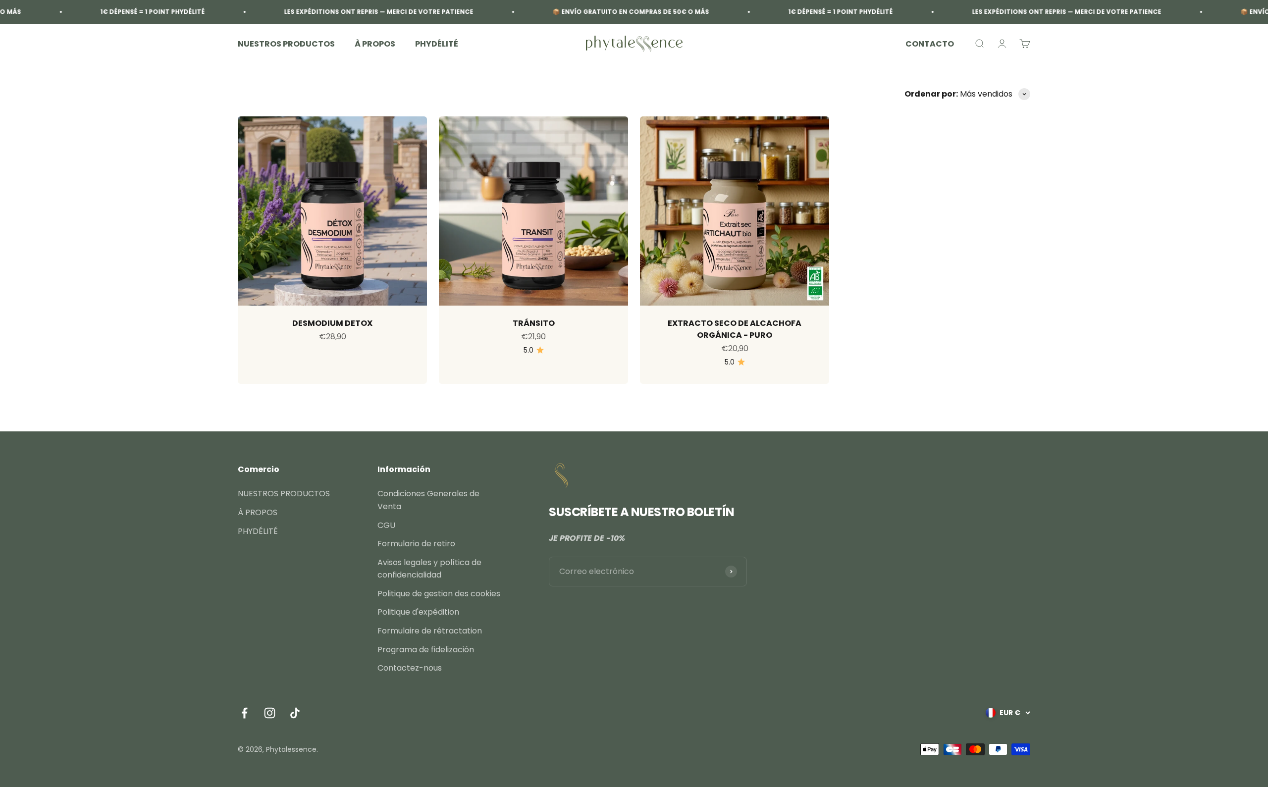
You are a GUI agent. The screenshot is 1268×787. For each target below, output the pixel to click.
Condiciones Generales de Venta (428, 500)
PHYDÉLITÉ (436, 44)
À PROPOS (375, 44)
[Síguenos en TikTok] (295, 713)
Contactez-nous (409, 668)
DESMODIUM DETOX (332, 323)
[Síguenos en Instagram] (269, 713)
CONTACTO (929, 44)
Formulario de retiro (416, 543)
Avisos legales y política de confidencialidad (429, 569)
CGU (386, 525)
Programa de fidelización (425, 649)
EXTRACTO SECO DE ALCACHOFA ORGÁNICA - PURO (734, 329)
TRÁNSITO (534, 323)
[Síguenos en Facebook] (244, 713)
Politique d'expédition (418, 612)
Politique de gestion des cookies (438, 593)
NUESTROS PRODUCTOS (286, 44)
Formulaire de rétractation (429, 630)
